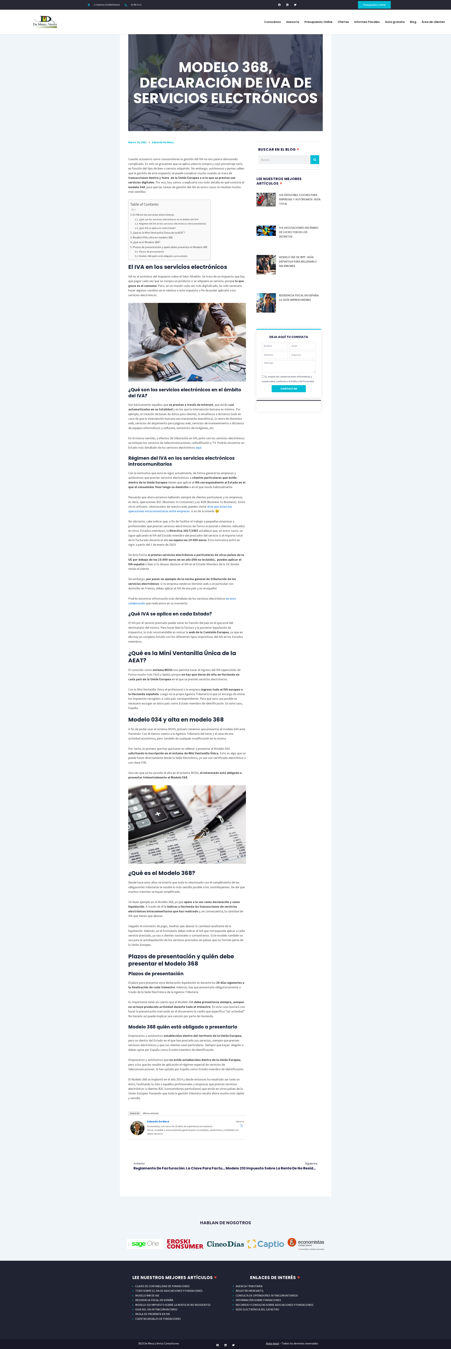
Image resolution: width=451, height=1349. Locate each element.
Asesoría (292, 22)
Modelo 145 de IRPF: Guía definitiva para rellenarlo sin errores (298, 261)
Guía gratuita (395, 22)
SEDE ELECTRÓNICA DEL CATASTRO (257, 1309)
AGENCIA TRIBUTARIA (249, 1286)
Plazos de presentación (151, 251)
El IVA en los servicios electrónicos (153, 214)
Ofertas (343, 22)
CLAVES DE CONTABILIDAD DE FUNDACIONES (162, 1286)
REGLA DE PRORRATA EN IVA (152, 1314)
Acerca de (134, 1113)
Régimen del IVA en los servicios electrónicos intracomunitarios (172, 223)
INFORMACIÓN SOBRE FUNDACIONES (258, 1300)
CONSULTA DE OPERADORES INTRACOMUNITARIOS (267, 1295)
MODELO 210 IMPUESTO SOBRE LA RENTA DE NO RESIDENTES (173, 1305)
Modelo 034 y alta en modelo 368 (152, 237)
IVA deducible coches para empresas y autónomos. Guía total (299, 199)
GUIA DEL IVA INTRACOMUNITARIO (156, 1309)
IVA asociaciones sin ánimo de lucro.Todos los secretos (298, 232)
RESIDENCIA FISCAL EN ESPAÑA (154, 1300)
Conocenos (272, 22)
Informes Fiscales (367, 22)
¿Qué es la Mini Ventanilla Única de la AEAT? (159, 232)
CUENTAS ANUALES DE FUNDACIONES (158, 1318)
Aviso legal (272, 1343)
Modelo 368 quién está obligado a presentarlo (163, 256)
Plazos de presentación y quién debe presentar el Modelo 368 (170, 247)
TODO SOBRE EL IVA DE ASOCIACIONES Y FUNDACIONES (168, 1290)
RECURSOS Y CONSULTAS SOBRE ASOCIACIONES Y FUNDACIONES (274, 1305)
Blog (413, 22)
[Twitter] (241, 1125)
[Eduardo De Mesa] (137, 1128)
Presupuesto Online (318, 22)
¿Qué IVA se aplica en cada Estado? (157, 228)
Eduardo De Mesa (158, 1121)
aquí (198, 447)
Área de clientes (433, 22)
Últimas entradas (151, 1113)
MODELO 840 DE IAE (147, 1295)
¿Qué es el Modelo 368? (146, 242)
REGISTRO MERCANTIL (250, 1290)
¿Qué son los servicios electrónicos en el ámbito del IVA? (169, 219)
